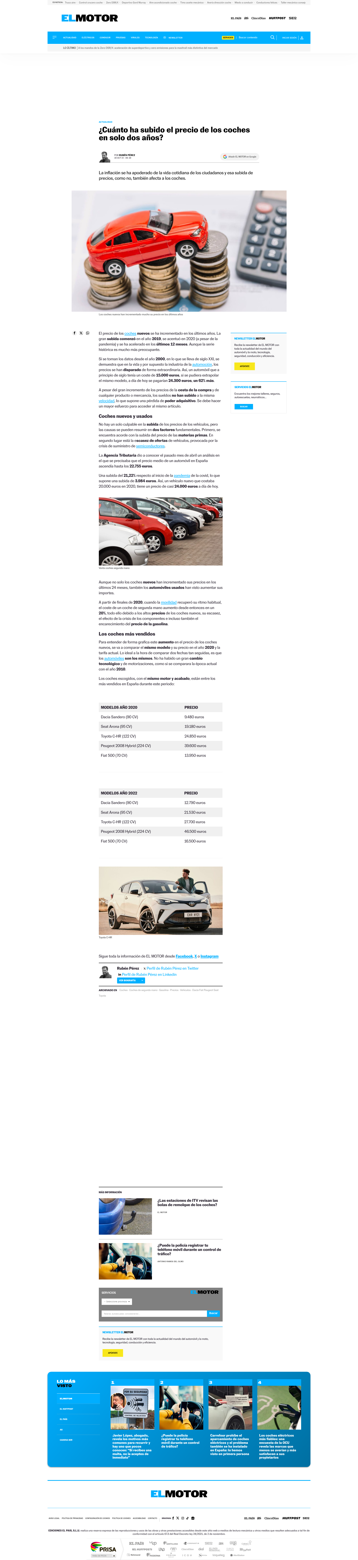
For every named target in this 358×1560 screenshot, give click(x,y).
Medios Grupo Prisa (103, 1555)
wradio (173, 1549)
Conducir (105, 38)
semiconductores (150, 446)
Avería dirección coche (219, 2)
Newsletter (175, 38)
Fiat (201, 990)
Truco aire (70, 2)
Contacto (152, 1518)
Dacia (195, 990)
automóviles (114, 658)
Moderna (152, 1555)
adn (232, 1543)
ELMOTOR (66, 1398)
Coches (123, 990)
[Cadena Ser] (292, 18)
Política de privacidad (72, 1518)
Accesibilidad (139, 1518)
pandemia (182, 475)
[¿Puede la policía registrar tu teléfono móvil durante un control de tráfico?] (125, 1261)
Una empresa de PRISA (103, 1546)
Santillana (171, 1543)
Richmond (134, 1555)
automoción (202, 364)
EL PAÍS (63, 1419)
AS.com (219, 1543)
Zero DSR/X (112, 2)
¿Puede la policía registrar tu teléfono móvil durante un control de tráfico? (189, 1249)
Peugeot (208, 990)
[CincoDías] (259, 18)
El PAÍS (136, 1543)
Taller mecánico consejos (294, 2)
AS (61, 1429)
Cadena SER (207, 1543)
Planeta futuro (228, 1549)
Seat (216, 990)
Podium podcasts (170, 1555)
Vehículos (185, 990)
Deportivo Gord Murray (134, 2)
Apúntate (113, 1353)
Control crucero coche (91, 2)
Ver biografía (127, 980)
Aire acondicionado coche (163, 2)
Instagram (210, 956)
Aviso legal (54, 1518)
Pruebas (121, 38)
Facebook (184, 956)
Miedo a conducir (244, 2)
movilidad (169, 602)
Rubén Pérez (127, 155)
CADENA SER (66, 1440)
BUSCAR (244, 406)
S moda (202, 1555)
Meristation (236, 1555)
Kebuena (242, 1549)
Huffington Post (141, 1549)
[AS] (246, 18)
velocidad (106, 400)
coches (130, 333)
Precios (174, 990)
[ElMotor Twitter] (177, 1518)
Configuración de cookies (97, 1518)
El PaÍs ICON (186, 1555)
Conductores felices (267, 2)
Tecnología (151, 38)
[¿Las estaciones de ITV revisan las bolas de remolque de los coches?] (125, 1216)
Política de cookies (121, 1518)
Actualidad (69, 38)
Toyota (102, 995)
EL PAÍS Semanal (215, 1549)
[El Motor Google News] (193, 1518)
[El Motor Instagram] (182, 1518)
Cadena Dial (201, 1549)
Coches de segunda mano (143, 990)
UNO (162, 1549)
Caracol (245, 1543)
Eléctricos (88, 38)
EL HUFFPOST (66, 1409)
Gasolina (163, 990)
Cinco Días (187, 1549)
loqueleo (219, 1555)
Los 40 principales (154, 1543)
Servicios (228, 37)
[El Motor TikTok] (187, 1518)
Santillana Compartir (191, 1543)
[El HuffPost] (277, 18)
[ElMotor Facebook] (173, 1518)
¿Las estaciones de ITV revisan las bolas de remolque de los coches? (188, 1202)
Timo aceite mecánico (192, 2)
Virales (135, 38)
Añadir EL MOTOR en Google (242, 156)
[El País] (236, 18)
